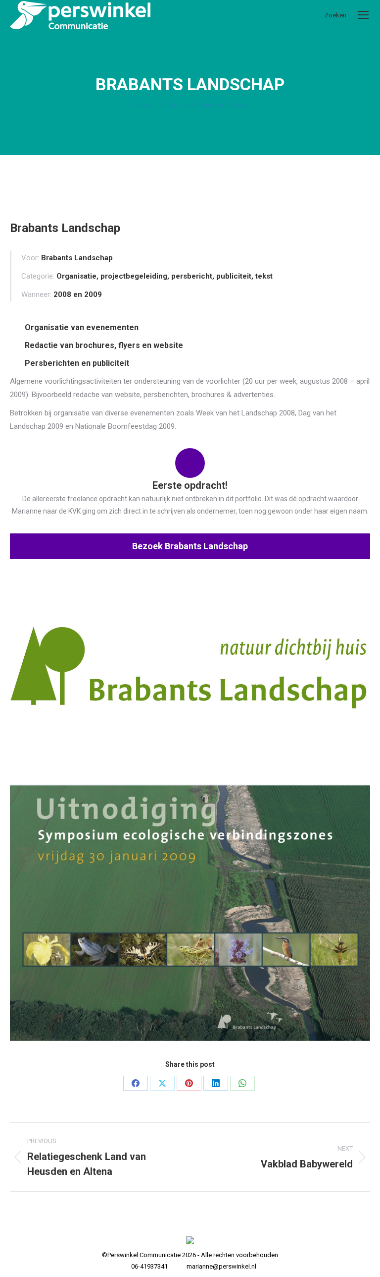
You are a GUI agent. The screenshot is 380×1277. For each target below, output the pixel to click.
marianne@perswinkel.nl (221, 1266)
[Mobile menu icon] (363, 15)
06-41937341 (149, 1266)
